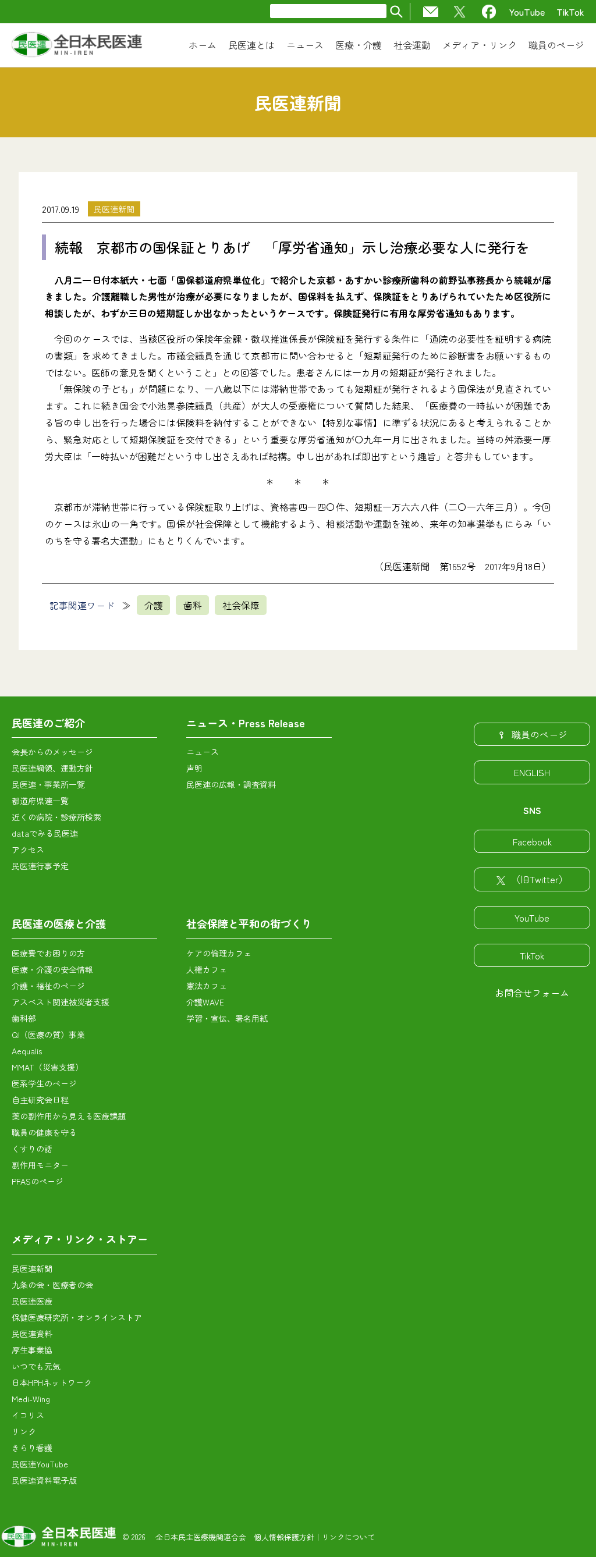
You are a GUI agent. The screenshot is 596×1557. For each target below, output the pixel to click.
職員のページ (539, 734)
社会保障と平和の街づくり (249, 923)
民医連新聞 (114, 209)
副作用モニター (40, 1165)
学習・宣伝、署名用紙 (227, 1018)
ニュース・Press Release (245, 722)
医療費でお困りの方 (48, 953)
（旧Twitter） (539, 879)
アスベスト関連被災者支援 (60, 1002)
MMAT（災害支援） (47, 1067)
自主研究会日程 (40, 1099)
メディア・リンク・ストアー (80, 1238)
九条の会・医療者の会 (52, 1285)
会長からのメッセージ (52, 752)
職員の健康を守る (44, 1132)
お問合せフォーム (532, 993)
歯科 (192, 605)
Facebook (532, 841)
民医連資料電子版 (44, 1480)
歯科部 (24, 1018)
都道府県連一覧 (40, 800)
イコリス (28, 1415)
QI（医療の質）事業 (48, 1034)
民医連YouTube (40, 1464)
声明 (194, 768)
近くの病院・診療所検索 (56, 817)
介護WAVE (205, 1002)
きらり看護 (32, 1447)
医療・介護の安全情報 (52, 969)
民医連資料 (32, 1333)
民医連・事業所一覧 (48, 784)
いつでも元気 (36, 1366)
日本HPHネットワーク (52, 1382)
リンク (24, 1431)
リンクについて (348, 1536)
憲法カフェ (206, 985)
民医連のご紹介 (48, 722)
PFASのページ (37, 1181)
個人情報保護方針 (284, 1536)
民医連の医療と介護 (59, 923)
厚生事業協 (32, 1350)
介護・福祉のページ (48, 985)
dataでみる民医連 (45, 833)
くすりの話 (32, 1148)
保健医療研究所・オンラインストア (77, 1317)
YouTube (527, 12)
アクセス (28, 849)
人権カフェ (206, 969)
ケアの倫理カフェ (218, 953)
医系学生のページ (44, 1083)
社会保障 (241, 605)
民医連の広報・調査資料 (231, 784)
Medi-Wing (31, 1399)
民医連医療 (32, 1301)
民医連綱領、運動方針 (52, 768)
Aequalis (27, 1051)
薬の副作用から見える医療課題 (69, 1116)
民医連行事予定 (40, 866)
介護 (153, 605)
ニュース (202, 752)
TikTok (570, 12)
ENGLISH (532, 772)
